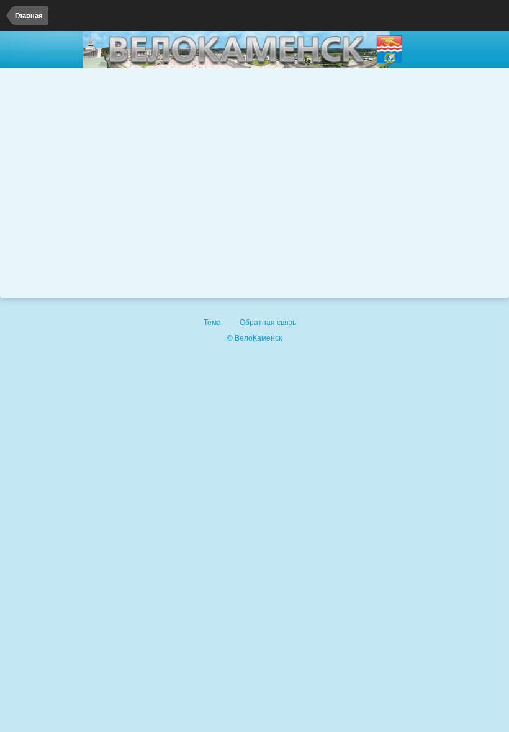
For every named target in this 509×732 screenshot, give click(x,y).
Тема (213, 322)
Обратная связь (268, 322)
